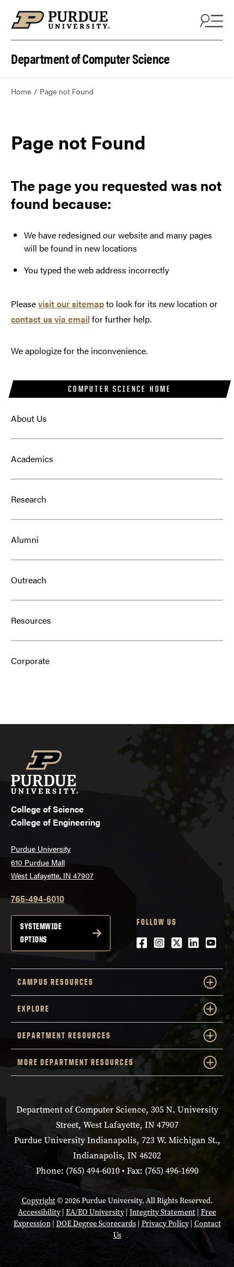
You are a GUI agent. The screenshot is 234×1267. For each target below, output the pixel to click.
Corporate (30, 660)
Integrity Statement (162, 1212)
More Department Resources (75, 1062)
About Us (29, 418)
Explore (33, 1008)
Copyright (39, 1201)
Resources (31, 620)
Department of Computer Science (90, 58)
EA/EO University (95, 1212)
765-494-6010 (37, 898)
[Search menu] (210, 20)
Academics (32, 458)
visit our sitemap (71, 303)
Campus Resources (55, 982)
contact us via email (50, 319)
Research (28, 499)
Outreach (28, 579)
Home (21, 91)
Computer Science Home (119, 389)
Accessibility (39, 1212)
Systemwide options (40, 933)
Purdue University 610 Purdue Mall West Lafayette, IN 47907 (52, 862)
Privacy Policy (165, 1223)
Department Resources (64, 1035)
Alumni (25, 539)
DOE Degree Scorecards (96, 1223)
